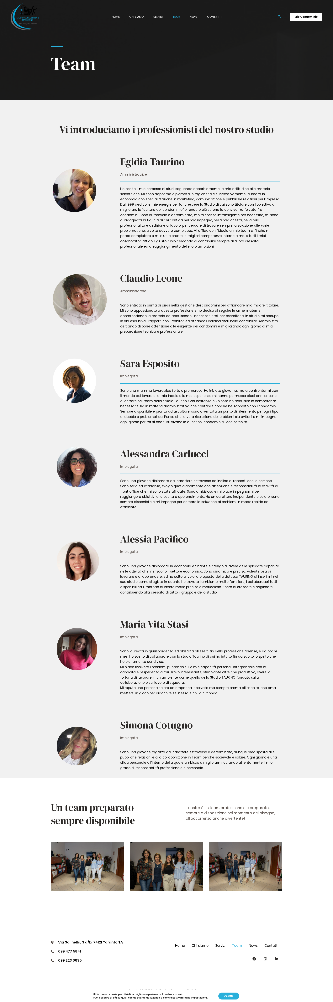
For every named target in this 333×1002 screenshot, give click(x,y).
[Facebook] (254, 959)
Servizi (158, 17)
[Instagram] (265, 959)
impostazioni (199, 997)
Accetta (229, 996)
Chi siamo (136, 17)
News (194, 17)
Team (176, 17)
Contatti (214, 17)
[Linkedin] (276, 959)
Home (116, 17)
